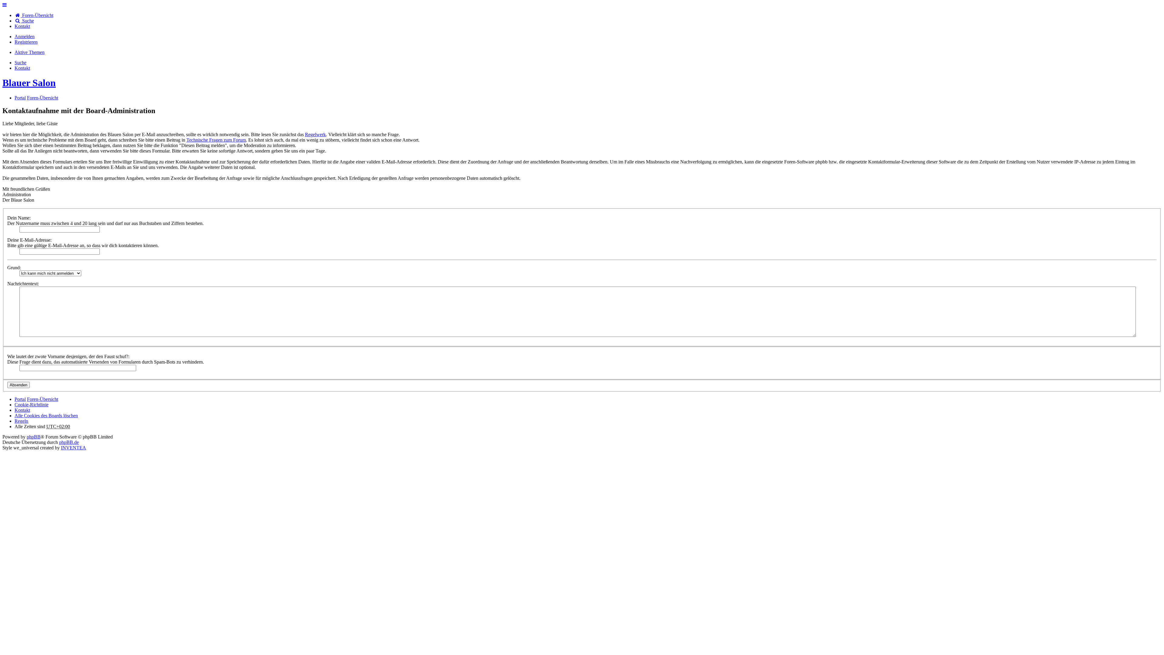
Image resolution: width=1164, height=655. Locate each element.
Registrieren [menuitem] (26, 42)
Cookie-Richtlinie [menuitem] (31, 404)
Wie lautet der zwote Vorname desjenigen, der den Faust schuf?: (68, 356)
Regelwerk (315, 134)
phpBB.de (69, 442)
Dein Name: (19, 217)
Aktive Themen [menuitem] (30, 52)
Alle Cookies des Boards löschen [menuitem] (46, 415)
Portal (20, 97)
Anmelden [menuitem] (25, 36)
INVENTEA (73, 447)
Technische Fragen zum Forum (216, 140)
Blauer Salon (29, 82)
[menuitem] (22, 26)
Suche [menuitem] (27, 20)
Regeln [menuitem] (21, 421)
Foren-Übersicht (42, 399)
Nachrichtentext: (23, 283)
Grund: (14, 267)
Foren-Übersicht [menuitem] (37, 15)
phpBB (34, 436)
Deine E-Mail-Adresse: (29, 240)
